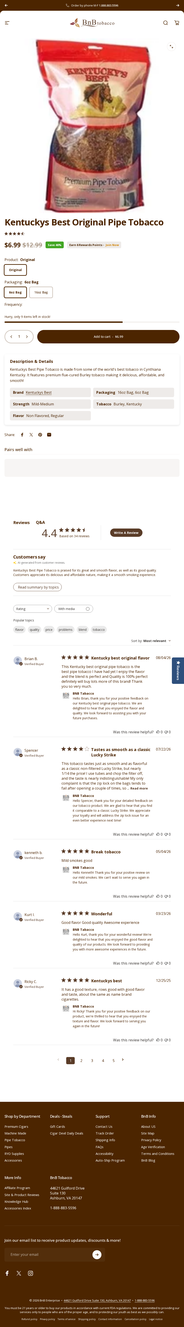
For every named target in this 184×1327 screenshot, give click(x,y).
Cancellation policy (135, 1319)
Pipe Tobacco (14, 1140)
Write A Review (126, 533)
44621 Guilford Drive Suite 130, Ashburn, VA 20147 (97, 1300)
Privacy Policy (151, 1140)
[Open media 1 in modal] (171, 46)
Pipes (8, 1147)
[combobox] (32, 609)
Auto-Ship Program (110, 1160)
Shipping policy (87, 1319)
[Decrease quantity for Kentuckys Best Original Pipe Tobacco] (10, 337)
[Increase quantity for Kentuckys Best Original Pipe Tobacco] (28, 337)
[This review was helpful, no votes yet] (158, 732)
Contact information (110, 1319)
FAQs (99, 1147)
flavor (19, 629)
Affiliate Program (17, 1188)
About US (148, 1126)
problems (65, 629)
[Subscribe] (96, 1254)
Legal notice (155, 1319)
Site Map (147, 1133)
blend (83, 629)
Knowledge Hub (16, 1201)
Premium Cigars (16, 1126)
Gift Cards (57, 1126)
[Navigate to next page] (124, 1059)
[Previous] (6, 5)
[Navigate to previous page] (59, 1059)
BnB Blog (148, 1160)
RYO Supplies (14, 1153)
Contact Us (104, 1126)
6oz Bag (15, 292)
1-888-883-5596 (63, 1207)
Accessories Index (17, 1208)
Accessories (13, 1160)
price (49, 629)
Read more (139, 788)
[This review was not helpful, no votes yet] (166, 732)
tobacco (99, 629)
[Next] (178, 5)
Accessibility (104, 1153)
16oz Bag (41, 292)
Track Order (105, 1133)
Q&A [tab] (40, 522)
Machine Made (15, 1133)
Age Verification (153, 1147)
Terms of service (66, 1319)
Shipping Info (105, 1140)
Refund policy (29, 1319)
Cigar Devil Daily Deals (66, 1133)
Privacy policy (47, 1319)
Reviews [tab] (21, 522)
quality (34, 629)
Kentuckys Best (39, 392)
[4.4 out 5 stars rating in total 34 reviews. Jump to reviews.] (14, 233)
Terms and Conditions (157, 1153)
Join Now (112, 245)
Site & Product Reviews (21, 1195)
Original (15, 270)
